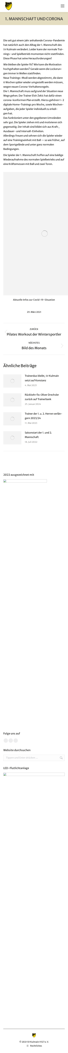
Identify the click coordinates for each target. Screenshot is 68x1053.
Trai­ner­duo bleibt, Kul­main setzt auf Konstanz (42, 378)
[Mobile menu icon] (62, 6)
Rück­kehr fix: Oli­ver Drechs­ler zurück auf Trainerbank (42, 397)
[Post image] (12, 381)
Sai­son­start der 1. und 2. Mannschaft (38, 435)
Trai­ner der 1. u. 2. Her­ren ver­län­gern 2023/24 (43, 416)
